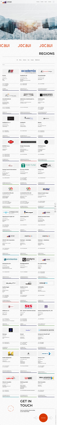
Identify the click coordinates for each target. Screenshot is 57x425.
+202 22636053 (6, 297)
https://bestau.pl (40, 136)
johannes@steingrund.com (42, 347)
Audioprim (22, 122)
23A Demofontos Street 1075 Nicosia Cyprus (5, 220)
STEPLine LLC (5, 310)
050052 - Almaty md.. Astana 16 (4, 314)
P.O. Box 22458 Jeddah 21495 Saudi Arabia (42, 196)
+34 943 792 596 (42, 295)
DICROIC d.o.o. (6, 146)
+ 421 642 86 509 (23, 343)
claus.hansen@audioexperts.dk (42, 112)
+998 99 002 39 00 (42, 248)
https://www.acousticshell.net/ (6, 113)
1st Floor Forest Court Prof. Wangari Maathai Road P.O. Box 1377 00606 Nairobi (24, 150)
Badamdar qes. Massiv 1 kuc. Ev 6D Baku (23, 244)
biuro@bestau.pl (40, 135)
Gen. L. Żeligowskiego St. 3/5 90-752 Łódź (42, 126)
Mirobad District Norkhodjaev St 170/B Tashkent (41, 244)
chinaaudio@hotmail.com (24, 395)
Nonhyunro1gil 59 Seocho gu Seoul (40, 315)
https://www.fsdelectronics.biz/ (42, 160)
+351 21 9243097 (7, 107)
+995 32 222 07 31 (6, 342)
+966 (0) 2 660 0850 (42, 202)
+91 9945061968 (8, 203)
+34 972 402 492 (25, 107)
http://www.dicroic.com (5, 160)
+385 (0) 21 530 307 (7, 155)
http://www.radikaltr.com (23, 301)
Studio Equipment (6, 357)
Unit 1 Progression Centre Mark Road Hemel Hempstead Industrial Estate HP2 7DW (25, 80)
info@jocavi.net (4, 112)
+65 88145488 (9, 202)
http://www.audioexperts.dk (42, 113)
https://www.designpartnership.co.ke (25, 160)
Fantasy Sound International (9, 169)
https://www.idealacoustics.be (42, 396)
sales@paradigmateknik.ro (24, 276)
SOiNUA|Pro (41, 287)
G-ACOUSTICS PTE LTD (7, 193)
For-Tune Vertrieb (24, 169)
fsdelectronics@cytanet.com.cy (42, 159)
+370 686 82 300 (24, 320)
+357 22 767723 (6, 226)
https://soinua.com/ (40, 301)
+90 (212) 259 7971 (24, 295)
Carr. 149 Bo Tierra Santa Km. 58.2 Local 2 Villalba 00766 (6, 386)
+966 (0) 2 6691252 (42, 201)
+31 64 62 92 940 (41, 391)
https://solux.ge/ (4, 348)
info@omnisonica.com (5, 276)
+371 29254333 (6, 84)
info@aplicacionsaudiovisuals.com (25, 112)
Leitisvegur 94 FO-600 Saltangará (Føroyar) (40, 338)
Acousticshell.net (6, 99)
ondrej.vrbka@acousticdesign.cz (42, 88)
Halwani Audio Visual (43, 193)
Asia (28, 60)
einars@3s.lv (4, 88)
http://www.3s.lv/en (5, 89)
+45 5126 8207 (42, 108)
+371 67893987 (6, 85)
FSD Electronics (42, 146)
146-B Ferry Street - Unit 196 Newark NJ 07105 (6, 244)
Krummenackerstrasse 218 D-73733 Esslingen (24, 173)
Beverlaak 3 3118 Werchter (40, 385)
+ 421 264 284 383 (24, 342)
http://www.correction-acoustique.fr (25, 136)
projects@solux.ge (5, 347)
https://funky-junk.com (41, 183)
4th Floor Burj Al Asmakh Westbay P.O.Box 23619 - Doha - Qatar (42, 362)
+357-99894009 (42, 154)
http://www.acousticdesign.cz (42, 89)
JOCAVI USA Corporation (8, 240)
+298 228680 (42, 343)
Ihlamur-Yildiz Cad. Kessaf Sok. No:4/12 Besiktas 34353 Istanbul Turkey (24, 292)
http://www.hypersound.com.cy (6, 230)
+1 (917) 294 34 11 (6, 249)
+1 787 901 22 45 (7, 391)
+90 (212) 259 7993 (23, 296)
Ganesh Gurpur (7, 201)
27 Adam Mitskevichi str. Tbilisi (5, 338)
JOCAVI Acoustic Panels (44, 216)
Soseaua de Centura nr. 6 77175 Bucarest (23, 267)
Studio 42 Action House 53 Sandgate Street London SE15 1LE (22, 362)
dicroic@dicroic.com (5, 159)
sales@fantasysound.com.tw (6, 182)
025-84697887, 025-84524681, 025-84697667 (28, 390)
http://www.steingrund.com (42, 348)
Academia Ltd (23, 75)
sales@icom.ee (22, 229)
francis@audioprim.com (23, 135)
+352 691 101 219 (7, 131)
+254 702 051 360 (24, 154)
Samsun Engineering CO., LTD (45, 310)
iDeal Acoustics (41, 382)
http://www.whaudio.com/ (24, 396)
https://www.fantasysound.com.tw (7, 183)
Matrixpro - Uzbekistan (43, 240)
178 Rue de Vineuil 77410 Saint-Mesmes (23, 126)
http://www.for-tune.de (23, 183)
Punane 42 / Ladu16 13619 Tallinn (23, 220)
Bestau (39, 122)
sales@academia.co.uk (23, 88)
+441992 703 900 (24, 83)
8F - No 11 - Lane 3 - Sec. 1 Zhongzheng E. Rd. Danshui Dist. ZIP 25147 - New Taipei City (6, 174)
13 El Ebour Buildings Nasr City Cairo (5, 291)
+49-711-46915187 (23, 178)
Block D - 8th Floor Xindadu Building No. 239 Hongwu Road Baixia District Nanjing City (23, 387)
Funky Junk (41, 169)
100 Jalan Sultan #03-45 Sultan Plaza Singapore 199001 (23, 197)
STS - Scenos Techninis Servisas (28, 310)
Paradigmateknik (24, 263)
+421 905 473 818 (24, 344)
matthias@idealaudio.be (41, 395)
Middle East (37, 60)
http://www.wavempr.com (6, 396)
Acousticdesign (42, 75)
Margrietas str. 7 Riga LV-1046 (4, 79)
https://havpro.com (40, 207)
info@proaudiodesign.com (42, 276)
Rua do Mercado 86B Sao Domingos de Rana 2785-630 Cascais (5, 103)
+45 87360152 (41, 109)
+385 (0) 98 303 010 (7, 156)
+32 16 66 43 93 (42, 390)
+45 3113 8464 (42, 107)
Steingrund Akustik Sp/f (44, 334)
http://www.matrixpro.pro (24, 254)
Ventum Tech (41, 357)
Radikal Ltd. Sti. (24, 287)
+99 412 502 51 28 (24, 248)
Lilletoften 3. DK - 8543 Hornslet (41, 102)
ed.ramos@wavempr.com (6, 395)
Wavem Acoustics (6, 382)
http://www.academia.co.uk (24, 89)
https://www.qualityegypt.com (6, 301)
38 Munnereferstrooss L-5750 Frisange (5, 126)
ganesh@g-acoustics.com (6, 206)
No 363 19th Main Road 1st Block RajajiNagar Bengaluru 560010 (5, 197)
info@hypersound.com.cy (6, 229)
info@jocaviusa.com (5, 253)
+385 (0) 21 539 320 (7, 154)
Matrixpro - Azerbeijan (25, 240)
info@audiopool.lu (5, 135)
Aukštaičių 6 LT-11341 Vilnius (22, 315)
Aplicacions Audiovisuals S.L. (27, 99)
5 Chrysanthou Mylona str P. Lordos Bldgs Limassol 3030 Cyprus (41, 150)
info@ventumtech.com (41, 371)
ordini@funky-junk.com (41, 182)
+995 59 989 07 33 (6, 343)
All (17, 60)
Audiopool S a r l (6, 122)
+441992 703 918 (24, 84)
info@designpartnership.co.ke (24, 159)
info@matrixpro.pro (23, 253)
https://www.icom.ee (23, 230)
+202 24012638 (6, 295)
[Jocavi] (7, 2)
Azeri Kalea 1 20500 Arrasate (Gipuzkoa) (41, 291)
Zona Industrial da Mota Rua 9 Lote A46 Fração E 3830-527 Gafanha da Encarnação (7, 267)
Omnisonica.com (6, 263)
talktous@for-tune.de (23, 182)
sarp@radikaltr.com (23, 300)
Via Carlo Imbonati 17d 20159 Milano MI (41, 173)
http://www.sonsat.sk (23, 348)
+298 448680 (42, 342)
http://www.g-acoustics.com (6, 207)
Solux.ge (4, 334)
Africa (20, 60)
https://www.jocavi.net (41, 230)
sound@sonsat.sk (22, 347)
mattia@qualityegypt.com (6, 300)
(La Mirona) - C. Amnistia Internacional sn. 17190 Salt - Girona (25, 102)
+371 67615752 (6, 83)
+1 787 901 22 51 (6, 390)
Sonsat (22, 334)
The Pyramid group (25, 357)
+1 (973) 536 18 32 (6, 248)
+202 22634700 (6, 296)
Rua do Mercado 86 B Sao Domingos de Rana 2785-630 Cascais (41, 220)
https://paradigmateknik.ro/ (24, 277)
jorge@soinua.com (40, 300)
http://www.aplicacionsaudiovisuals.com (26, 113)
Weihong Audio (24, 382)
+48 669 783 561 (42, 131)
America (24, 60)
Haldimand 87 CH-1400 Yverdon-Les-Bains (6, 361)
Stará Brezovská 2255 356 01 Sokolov (41, 79)
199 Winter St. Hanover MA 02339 (40, 267)
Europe (32, 60)
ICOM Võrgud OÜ (24, 216)
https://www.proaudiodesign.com (43, 277)
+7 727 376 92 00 (12, 320)
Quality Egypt (5, 287)
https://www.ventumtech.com (42, 372)
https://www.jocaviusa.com (6, 254)
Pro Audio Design (42, 263)
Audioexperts (41, 99)
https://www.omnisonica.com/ (6, 277)
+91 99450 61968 (26, 203)
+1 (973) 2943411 (8, 108)
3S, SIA (4, 75)
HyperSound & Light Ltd (8, 216)
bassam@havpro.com (41, 206)
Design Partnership (25, 146)
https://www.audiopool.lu (6, 136)
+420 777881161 (42, 83)
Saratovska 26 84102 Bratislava (22, 338)
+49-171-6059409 (24, 179)
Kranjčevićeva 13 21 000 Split (4, 149)
